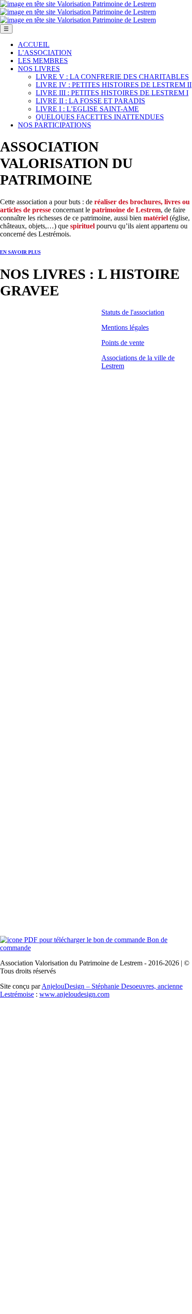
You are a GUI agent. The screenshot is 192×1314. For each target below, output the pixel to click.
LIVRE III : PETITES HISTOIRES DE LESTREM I (112, 93)
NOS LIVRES (39, 68)
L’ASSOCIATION (45, 52)
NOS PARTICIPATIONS (54, 125)
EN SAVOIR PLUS (20, 252)
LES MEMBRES (43, 60)
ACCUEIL (34, 44)
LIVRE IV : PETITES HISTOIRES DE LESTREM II (114, 84)
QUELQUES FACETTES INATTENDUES (100, 117)
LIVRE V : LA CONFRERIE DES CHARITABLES (112, 76)
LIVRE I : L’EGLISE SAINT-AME (87, 109)
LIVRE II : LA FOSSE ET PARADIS (90, 101)
